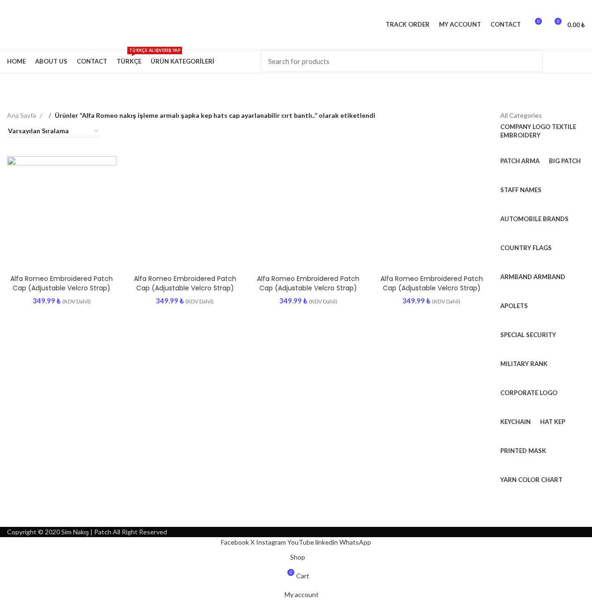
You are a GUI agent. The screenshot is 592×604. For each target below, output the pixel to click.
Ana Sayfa (22, 115)
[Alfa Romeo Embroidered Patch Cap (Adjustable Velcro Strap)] (62, 211)
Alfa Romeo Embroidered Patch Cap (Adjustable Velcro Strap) (61, 283)
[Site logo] (7, 24)
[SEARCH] (532, 61)
